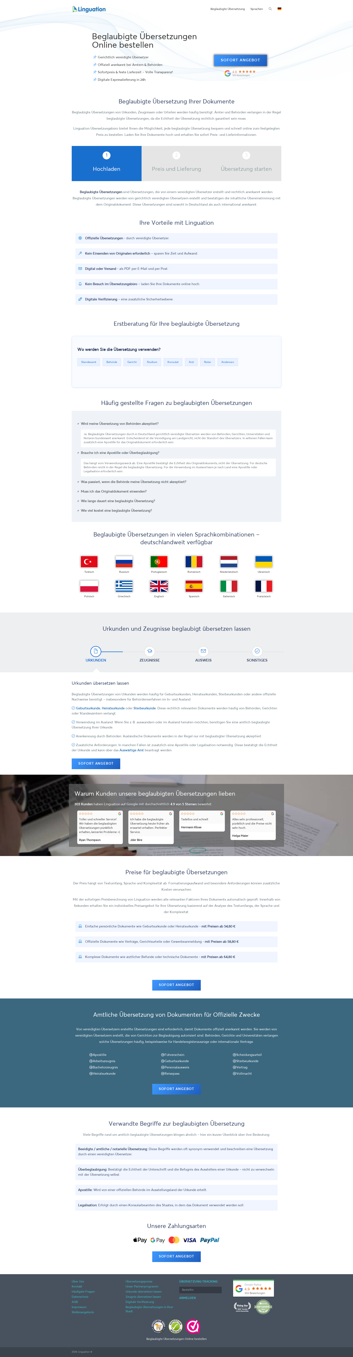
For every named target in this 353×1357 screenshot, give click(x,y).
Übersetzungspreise (139, 1281)
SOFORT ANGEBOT (240, 60)
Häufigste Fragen (83, 1291)
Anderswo (227, 362)
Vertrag (241, 1067)
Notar (207, 362)
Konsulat (173, 362)
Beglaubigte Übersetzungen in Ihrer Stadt (149, 1309)
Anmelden (187, 1298)
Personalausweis (177, 1067)
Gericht (132, 362)
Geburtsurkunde (88, 708)
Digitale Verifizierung (140, 1302)
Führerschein (174, 1055)
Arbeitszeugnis (104, 1061)
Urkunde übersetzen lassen (144, 1291)
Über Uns (78, 1281)
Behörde (111, 362)
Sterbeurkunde (144, 708)
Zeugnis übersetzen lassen (143, 1297)
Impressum (79, 1307)
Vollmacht (244, 1073)
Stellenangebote (83, 1312)
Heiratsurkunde (113, 708)
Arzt (191, 362)
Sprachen (256, 9)
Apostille (99, 1055)
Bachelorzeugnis (105, 1067)
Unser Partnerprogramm (142, 1286)
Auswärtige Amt (132, 750)
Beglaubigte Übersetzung (228, 9)
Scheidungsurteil (249, 1055)
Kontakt (77, 1286)
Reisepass (172, 1073)
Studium (152, 362)
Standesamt (88, 362)
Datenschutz (80, 1297)
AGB (75, 1302)
